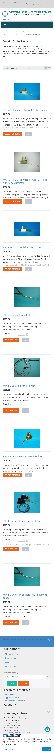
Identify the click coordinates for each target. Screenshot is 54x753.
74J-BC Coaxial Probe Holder (18, 314)
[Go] (48, 677)
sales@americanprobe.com (19, 733)
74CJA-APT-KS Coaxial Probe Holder (22, 247)
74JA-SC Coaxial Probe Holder (19, 385)
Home (5, 32)
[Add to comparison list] (28, 134)
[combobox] (27, 19)
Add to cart (11, 339)
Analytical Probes (27, 32)
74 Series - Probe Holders (12, 35)
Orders (6, 662)
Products (14, 32)
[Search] (50, 19)
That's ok (46, 749)
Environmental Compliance (15, 700)
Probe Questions (11, 694)
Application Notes (12, 697)
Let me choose (7, 749)
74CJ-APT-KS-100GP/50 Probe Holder (23, 456)
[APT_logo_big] (27, 13)
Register (23, 683)
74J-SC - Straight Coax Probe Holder (22, 521)
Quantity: (7, 333)
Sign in (12, 683)
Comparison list (10, 667)
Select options (12, 134)
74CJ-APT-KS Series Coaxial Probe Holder (25, 110)
